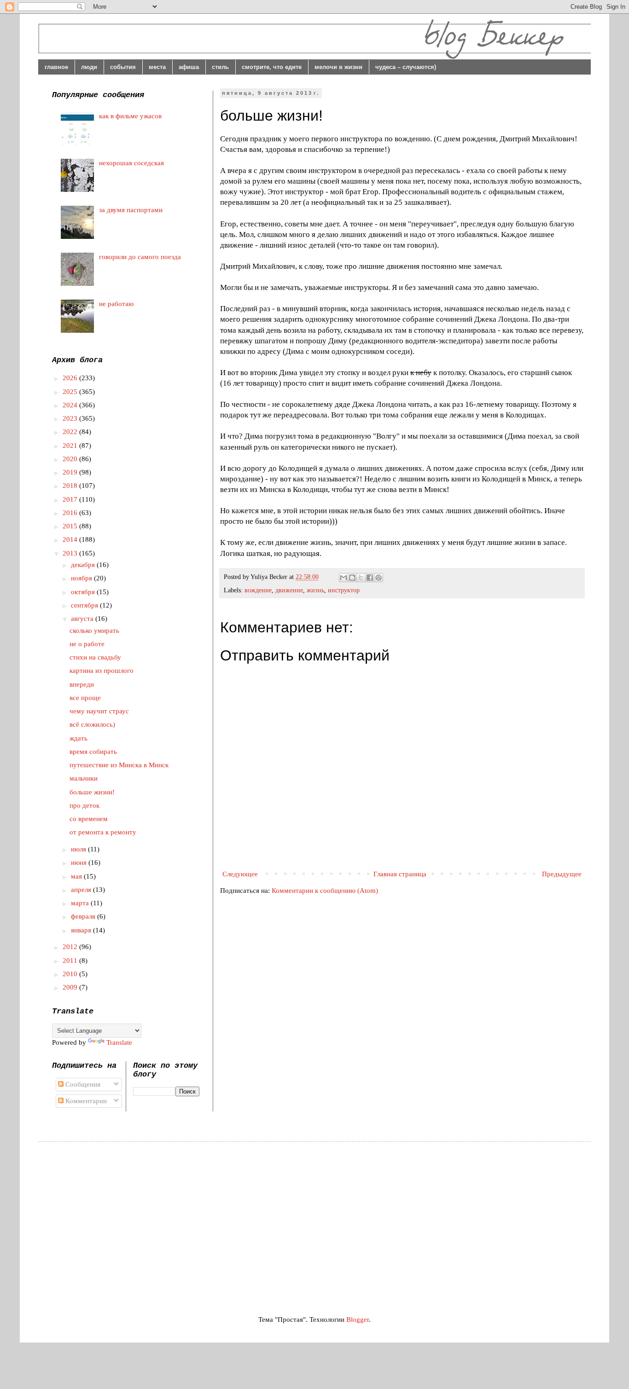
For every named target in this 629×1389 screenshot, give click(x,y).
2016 (71, 512)
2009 (71, 987)
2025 (71, 391)
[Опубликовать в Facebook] (369, 577)
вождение (258, 590)
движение (289, 590)
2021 (71, 445)
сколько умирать (94, 630)
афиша (189, 67)
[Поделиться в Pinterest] (378, 577)
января (82, 930)
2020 (71, 459)
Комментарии (85, 1101)
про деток (84, 805)
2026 (71, 378)
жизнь (315, 590)
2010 (71, 974)
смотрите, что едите (272, 67)
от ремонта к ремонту (103, 832)
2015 (71, 526)
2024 (71, 405)
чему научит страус (99, 711)
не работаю (116, 303)
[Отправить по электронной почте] (343, 577)
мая (77, 876)
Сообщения (82, 1084)
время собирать (93, 751)
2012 (71, 946)
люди (89, 67)
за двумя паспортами (131, 210)
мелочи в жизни (338, 67)
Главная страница (399, 874)
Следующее (240, 874)
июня (79, 862)
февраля (84, 916)
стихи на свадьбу (95, 657)
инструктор (344, 590)
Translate (119, 1042)
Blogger (357, 1319)
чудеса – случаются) (405, 67)
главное (56, 67)
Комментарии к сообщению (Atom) (325, 890)
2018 (71, 485)
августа (83, 618)
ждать (78, 738)
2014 (71, 539)
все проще (85, 697)
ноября (82, 578)
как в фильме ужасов (130, 116)
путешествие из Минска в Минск (119, 765)
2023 (71, 418)
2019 (71, 472)
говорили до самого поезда (140, 256)
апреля (82, 889)
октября (84, 592)
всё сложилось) (92, 724)
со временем (89, 818)
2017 (71, 499)
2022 (71, 431)
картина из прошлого (102, 670)
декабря (84, 564)
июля (79, 849)
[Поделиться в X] (361, 577)
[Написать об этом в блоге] (352, 577)
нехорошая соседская (131, 163)
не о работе (87, 644)
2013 (71, 553)
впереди (82, 684)
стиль (220, 67)
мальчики (84, 778)
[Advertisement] (129, 1220)
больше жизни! (92, 792)
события (123, 67)
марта (81, 903)
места (157, 67)
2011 (71, 960)
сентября (85, 605)
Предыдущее (562, 874)
